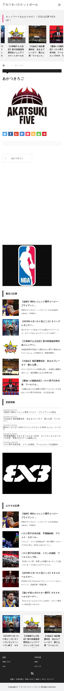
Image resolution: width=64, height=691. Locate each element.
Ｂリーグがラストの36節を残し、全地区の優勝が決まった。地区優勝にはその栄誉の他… (41, 371)
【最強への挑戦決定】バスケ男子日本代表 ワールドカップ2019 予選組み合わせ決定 (52, 51)
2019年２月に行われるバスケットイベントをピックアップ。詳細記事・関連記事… (41, 583)
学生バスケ (11, 40)
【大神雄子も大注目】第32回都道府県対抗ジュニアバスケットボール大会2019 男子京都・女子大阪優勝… (10, 51)
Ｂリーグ (37, 666)
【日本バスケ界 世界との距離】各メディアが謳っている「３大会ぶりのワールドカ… (41, 563)
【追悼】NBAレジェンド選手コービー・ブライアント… (40, 303)
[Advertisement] (32, 179)
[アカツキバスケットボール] (20, 4)
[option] (11, 42)
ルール (32, 40)
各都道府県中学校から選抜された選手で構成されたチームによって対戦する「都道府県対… (41, 351)
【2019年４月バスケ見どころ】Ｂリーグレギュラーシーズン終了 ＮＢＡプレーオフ (10, 641)
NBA (53, 40)
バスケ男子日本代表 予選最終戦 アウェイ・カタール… (40, 535)
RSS (32, 673)
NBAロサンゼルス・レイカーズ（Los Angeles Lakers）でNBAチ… (39, 311)
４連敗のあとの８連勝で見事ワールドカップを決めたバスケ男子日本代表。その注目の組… (41, 390)
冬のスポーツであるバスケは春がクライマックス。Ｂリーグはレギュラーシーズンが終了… (40, 331)
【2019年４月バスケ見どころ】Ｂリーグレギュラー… (40, 323)
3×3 (3, 666)
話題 (4, 657)
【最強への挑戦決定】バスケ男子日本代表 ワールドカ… (40, 382)
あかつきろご (17, 158)
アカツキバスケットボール (29, 687)
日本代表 (37, 657)
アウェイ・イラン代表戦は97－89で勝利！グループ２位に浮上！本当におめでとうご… (41, 543)
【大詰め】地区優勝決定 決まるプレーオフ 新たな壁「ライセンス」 (31, 51)
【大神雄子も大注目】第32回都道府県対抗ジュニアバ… (40, 343)
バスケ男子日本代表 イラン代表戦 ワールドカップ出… (40, 555)
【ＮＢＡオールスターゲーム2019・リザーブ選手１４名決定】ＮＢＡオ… (41, 602)
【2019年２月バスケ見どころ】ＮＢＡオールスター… (40, 575)
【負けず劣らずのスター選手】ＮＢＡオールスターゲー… (40, 594)
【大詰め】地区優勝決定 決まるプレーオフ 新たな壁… (40, 363)
